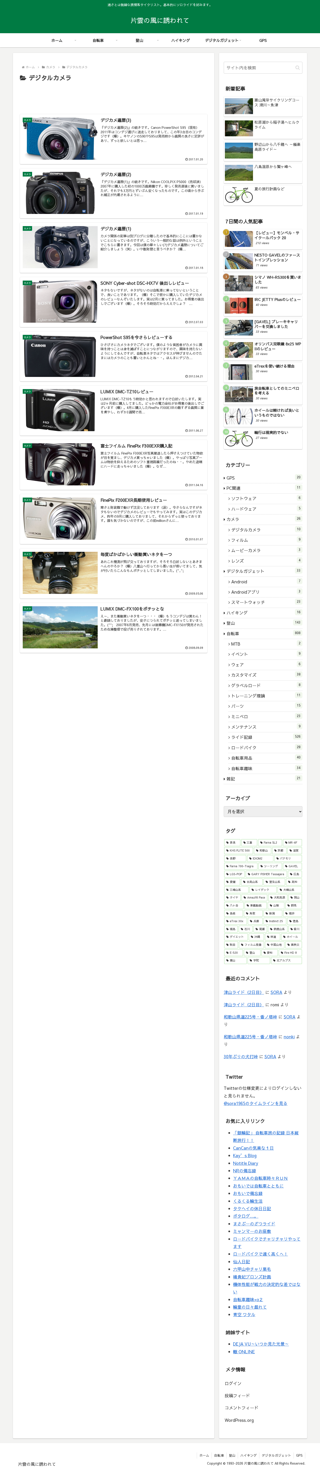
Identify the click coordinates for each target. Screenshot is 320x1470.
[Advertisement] (113, 96)
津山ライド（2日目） (244, 992)
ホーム (204, 1455)
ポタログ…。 (245, 1216)
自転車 (219, 1455)
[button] (298, 67)
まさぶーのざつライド (254, 1224)
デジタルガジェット (276, 1455)
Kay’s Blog (245, 1155)
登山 (232, 1455)
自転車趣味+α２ (248, 1299)
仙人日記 (241, 1261)
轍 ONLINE (244, 1351)
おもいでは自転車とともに (258, 1186)
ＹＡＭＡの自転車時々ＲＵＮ (260, 1178)
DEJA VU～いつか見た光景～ (261, 1344)
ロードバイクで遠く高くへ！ (260, 1254)
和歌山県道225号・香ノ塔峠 (250, 1017)
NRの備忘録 (244, 1171)
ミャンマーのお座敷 (252, 1231)
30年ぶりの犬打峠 (241, 1056)
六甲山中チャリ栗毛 (252, 1269)
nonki (289, 1037)
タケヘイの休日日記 (252, 1208)
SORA (276, 992)
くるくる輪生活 (248, 1201)
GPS (299, 1455)
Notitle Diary (245, 1163)
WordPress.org (239, 1420)
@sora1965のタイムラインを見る (255, 1103)
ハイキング (248, 1455)
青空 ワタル (244, 1314)
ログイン (233, 1383)
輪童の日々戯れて (250, 1307)
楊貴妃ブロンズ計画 (252, 1277)
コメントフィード (241, 1408)
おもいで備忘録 (248, 1193)
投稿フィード (237, 1395)
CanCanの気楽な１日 (253, 1148)
